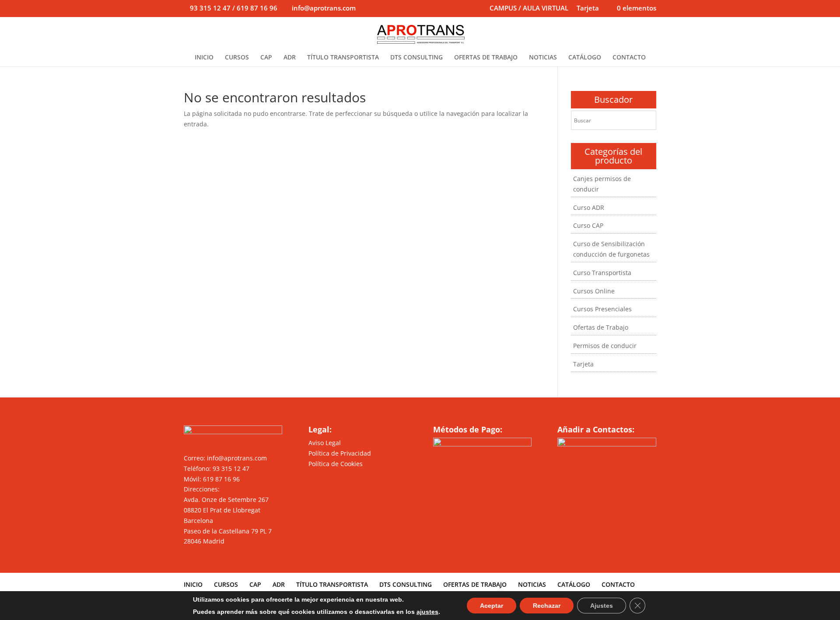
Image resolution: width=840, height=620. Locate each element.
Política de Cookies (335, 464)
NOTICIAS (543, 57)
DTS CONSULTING (416, 57)
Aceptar (491, 605)
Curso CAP (588, 225)
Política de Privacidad (339, 453)
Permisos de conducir (605, 345)
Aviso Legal (324, 443)
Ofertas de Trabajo (600, 327)
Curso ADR (588, 207)
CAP (266, 57)
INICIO (204, 57)
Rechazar (546, 605)
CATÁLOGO (584, 57)
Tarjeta (588, 8)
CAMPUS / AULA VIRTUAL (529, 8)
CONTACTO (629, 57)
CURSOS (237, 57)
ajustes (427, 611)
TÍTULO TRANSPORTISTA (343, 57)
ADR (290, 57)
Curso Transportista (602, 272)
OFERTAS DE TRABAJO (486, 57)
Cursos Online (594, 291)
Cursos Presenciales (602, 309)
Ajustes (601, 605)
